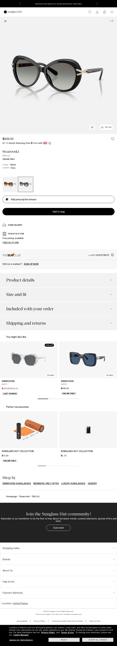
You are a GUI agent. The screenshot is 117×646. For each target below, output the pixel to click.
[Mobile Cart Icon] (104, 12)
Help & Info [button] (8, 581)
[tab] (58, 548)
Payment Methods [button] (12, 592)
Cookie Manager (21, 635)
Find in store (11, 242)
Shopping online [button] (11, 548)
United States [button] (20, 603)
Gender (92, 483)
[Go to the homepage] (12, 12)
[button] (112, 12)
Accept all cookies (98, 640)
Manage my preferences (21, 640)
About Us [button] (7, 570)
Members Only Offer (46, 483)
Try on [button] (108, 127)
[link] (97, 12)
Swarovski (10, 151)
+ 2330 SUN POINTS (99, 255)
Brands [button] (6, 559)
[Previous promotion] (20, 3)
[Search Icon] (90, 12)
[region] (58, 239)
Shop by (9, 477)
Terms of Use (94, 621)
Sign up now (31, 264)
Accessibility (22, 621)
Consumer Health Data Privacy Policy (67, 621)
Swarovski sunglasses (16, 483)
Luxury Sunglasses (73, 483)
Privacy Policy (39, 621)
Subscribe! (58, 527)
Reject (64, 640)
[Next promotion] (97, 3)
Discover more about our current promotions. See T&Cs (58, 4)
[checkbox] (113, 139)
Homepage (11, 496)
